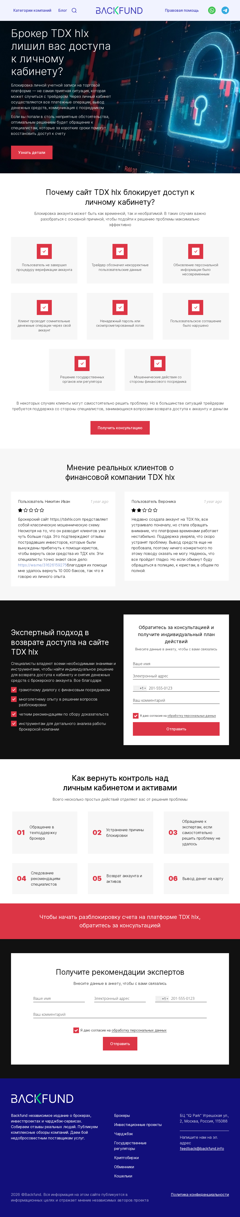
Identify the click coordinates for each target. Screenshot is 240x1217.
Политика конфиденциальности (200, 1194)
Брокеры (122, 1115)
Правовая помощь (182, 10)
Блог (62, 10)
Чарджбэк (123, 1133)
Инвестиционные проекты (138, 1124)
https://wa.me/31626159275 (42, 565)
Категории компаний (32, 10)
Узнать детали (31, 152)
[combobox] (140, 688)
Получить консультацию (120, 427)
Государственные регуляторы (130, 1146)
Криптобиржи (126, 1157)
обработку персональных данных (191, 715)
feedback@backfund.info (202, 1148)
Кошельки (123, 1176)
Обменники (124, 1166)
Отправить (176, 729)
